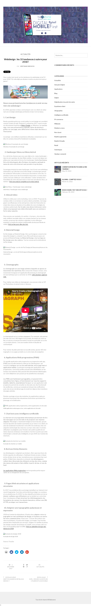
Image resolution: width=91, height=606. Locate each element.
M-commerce (58, 119)
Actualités (25, 54)
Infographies (58, 111)
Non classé (57, 132)
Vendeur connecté (60, 154)
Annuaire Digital (59, 85)
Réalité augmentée (60, 137)
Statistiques (58, 150)
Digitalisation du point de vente (64, 102)
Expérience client (59, 106)
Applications (58, 89)
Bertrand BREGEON (27, 66)
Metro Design (25, 125)
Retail (56, 145)
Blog (55, 93)
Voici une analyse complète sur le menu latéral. (24, 181)
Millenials (57, 124)
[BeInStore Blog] (45, 25)
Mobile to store (59, 128)
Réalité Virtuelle (59, 141)
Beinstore (52, 600)
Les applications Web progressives (14, 470)
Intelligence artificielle (61, 115)
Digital (56, 98)
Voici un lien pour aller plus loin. (18, 224)
